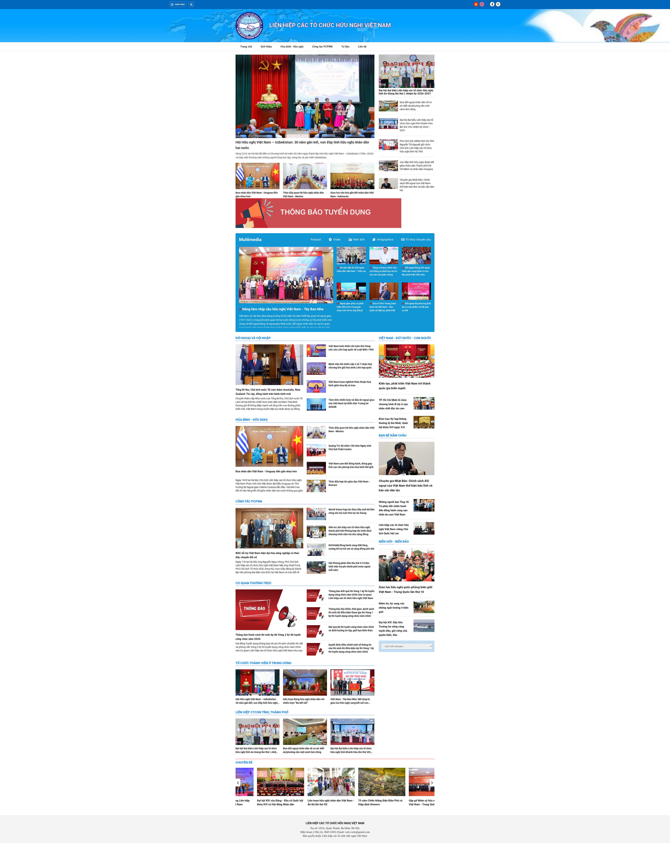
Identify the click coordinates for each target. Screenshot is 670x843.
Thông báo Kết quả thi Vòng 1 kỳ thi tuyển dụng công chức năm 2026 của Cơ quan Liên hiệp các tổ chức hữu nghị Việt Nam (351, 595)
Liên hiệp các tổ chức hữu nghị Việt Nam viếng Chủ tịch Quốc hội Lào (394, 529)
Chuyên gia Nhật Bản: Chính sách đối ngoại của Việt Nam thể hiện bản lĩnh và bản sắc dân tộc (405, 485)
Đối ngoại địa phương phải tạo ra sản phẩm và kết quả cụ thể (416, 307)
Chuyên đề (244, 762)
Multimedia (250, 240)
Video (337, 239)
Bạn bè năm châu (393, 435)
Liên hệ (362, 46)
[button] (432, 782)
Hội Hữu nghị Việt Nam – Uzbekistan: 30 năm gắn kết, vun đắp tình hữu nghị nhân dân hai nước (257, 703)
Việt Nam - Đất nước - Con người (405, 338)
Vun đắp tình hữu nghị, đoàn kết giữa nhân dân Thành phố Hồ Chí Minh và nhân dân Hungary (417, 166)
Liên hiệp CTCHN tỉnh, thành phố (262, 712)
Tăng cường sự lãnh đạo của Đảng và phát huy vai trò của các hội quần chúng (383, 271)
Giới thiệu (266, 46)
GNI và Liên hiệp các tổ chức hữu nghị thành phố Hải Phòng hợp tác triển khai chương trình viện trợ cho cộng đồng (350, 531)
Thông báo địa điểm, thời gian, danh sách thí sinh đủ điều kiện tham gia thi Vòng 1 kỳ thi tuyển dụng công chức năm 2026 (351, 612)
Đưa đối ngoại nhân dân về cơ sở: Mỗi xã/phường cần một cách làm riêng (416, 106)
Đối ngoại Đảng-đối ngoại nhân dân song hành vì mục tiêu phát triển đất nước (416, 271)
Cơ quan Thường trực (253, 583)
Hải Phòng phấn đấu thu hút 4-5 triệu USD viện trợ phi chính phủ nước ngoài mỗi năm (349, 566)
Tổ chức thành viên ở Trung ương (263, 663)
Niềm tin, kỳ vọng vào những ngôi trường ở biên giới (393, 607)
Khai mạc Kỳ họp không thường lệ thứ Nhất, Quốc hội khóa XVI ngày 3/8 (393, 423)
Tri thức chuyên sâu (418, 239)
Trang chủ (246, 46)
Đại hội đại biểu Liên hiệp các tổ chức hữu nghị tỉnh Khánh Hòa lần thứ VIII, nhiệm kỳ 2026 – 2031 (351, 752)
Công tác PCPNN (322, 46)
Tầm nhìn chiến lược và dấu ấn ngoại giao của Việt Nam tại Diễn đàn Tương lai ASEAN (351, 403)
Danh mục (180, 4)
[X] (498, 4)
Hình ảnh (359, 239)
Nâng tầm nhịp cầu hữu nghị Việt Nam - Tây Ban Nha (282, 309)
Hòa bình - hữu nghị (292, 46)
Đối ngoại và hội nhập (253, 338)
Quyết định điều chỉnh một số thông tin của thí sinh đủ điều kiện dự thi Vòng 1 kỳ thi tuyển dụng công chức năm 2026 (351, 648)
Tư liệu (347, 47)
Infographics (385, 239)
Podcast (316, 239)
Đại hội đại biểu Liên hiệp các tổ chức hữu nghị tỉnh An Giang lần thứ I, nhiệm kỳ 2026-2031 (406, 92)
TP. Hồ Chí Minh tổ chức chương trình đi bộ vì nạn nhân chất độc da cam (393, 404)
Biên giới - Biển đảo (394, 541)
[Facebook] (492, 4)
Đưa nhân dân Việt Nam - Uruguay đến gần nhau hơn (266, 471)
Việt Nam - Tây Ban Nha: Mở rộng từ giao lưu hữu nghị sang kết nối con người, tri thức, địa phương (350, 703)
